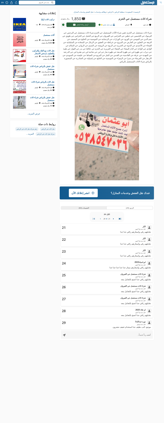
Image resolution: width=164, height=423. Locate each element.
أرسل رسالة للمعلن (82, 25)
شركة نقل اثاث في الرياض (46, 134)
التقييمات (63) (84, 208)
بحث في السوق (44, 2)
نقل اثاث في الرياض (48, 129)
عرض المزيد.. (33, 113)
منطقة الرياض (119, 12)
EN (2, 2)
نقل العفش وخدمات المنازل (83, 12)
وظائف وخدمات (100, 12)
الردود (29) (130, 208)
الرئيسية (137, 12)
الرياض (110, 12)
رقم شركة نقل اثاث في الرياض (27, 129)
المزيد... (30, 134)
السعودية (129, 12)
